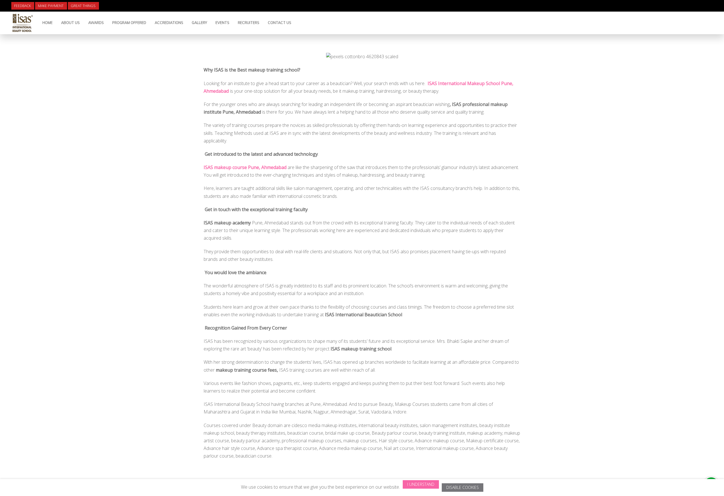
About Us (70, 22)
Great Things (83, 5)
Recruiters (248, 22)
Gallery (199, 22)
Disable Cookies (462, 487)
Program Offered (129, 22)
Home (47, 22)
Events (222, 22)
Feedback (22, 5)
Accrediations (169, 22)
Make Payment (51, 5)
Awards (96, 22)
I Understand (420, 484)
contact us (279, 22)
